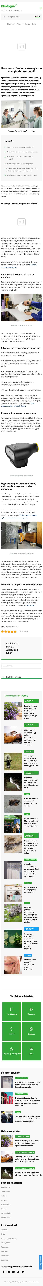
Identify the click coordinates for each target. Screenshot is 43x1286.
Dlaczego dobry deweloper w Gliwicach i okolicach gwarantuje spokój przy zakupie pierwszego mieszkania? (27, 1101)
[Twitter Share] (32, 645)
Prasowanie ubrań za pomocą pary (20, 164)
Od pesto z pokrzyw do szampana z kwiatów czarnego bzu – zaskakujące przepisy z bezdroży (31, 941)
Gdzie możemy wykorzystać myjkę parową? (19, 157)
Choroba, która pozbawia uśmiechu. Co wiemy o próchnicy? (30, 964)
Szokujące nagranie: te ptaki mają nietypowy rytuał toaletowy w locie (31, 782)
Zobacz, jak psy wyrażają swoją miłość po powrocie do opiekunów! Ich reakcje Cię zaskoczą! (30, 737)
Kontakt (4, 1230)
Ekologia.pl (11, 24)
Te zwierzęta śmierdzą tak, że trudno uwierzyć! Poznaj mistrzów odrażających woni (31, 761)
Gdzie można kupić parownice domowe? (22, 175)
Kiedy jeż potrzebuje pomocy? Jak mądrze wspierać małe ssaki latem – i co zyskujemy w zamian (31, 914)
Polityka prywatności (9, 1238)
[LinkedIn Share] (26, 651)
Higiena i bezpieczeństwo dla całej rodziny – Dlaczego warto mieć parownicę (22, 169)
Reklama (4, 1251)
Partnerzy (4, 1256)
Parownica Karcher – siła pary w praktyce (22, 152)
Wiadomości (6, 1187)
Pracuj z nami (6, 1243)
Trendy (19, 24)
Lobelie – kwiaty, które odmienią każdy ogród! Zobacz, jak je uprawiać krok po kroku (30, 712)
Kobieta (4, 1196)
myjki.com (30, 605)
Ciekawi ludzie (6, 1213)
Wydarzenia (5, 1217)
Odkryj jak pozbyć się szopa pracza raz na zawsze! (31, 889)
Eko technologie (30, 24)
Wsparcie (4, 1260)
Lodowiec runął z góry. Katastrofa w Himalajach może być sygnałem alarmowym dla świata (31, 847)
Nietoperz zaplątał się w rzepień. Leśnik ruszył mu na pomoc (31, 802)
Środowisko (5, 1204)
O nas (3, 1234)
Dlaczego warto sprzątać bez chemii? (20, 147)
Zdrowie (4, 1200)
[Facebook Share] (26, 645)
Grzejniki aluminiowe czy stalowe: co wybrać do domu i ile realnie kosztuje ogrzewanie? (31, 870)
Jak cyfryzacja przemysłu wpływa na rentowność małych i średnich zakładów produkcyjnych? (27, 1118)
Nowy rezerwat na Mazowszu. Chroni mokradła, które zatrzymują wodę (31, 822)
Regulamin (5, 1247)
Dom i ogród (5, 1191)
